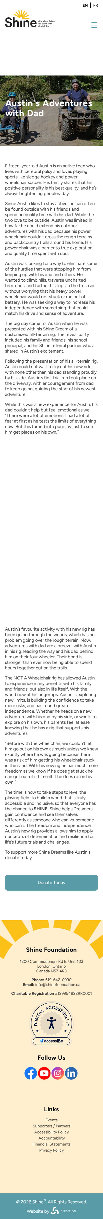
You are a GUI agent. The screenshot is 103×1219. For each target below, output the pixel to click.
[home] (30, 26)
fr (95, 5)
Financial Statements (51, 1144)
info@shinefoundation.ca (57, 984)
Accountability (51, 1138)
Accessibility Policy (51, 1132)
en (85, 5)
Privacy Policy (51, 1150)
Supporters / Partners (51, 1126)
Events (52, 1120)
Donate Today (51, 882)
